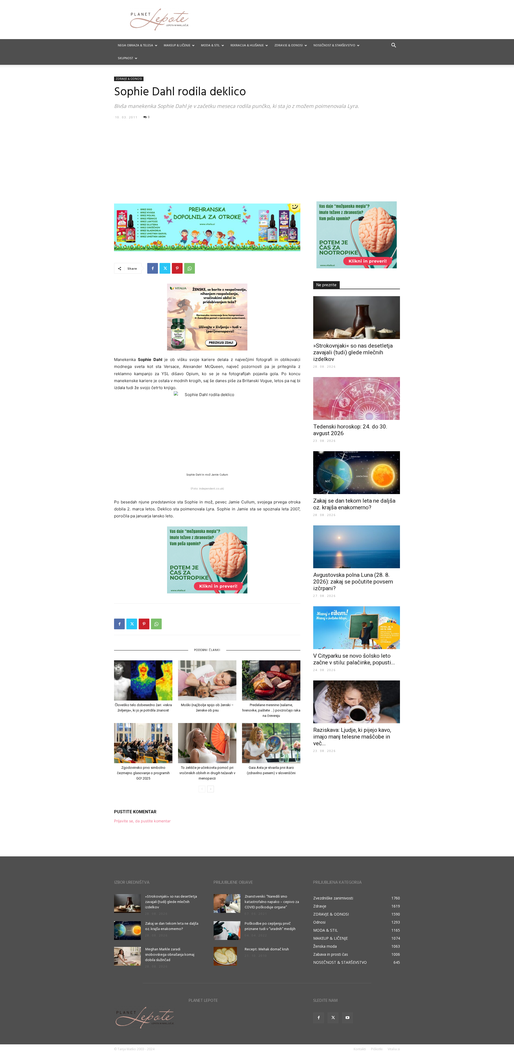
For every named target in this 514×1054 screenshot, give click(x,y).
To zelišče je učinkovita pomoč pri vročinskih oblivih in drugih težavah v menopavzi (207, 773)
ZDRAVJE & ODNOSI (288, 45)
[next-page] (210, 789)
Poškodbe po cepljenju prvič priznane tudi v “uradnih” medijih (270, 926)
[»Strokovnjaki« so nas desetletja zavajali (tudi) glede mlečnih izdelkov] (356, 317)
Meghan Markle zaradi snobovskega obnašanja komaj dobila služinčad (169, 954)
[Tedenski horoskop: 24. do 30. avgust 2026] (356, 398)
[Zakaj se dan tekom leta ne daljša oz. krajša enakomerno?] (356, 472)
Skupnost (125, 58)
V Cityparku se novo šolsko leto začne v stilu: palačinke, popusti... (354, 659)
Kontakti (360, 1049)
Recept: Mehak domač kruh (267, 949)
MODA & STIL (210, 45)
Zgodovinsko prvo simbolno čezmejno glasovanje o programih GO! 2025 (143, 773)
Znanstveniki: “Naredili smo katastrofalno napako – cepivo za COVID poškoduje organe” (272, 902)
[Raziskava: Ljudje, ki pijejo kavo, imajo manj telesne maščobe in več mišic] (356, 701)
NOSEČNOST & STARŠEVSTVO (334, 45)
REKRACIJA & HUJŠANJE (247, 45)
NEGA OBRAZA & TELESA (135, 45)
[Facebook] (152, 268)
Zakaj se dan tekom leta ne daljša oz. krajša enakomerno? (354, 504)
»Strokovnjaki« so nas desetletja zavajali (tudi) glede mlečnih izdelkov (353, 352)
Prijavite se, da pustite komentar (142, 821)
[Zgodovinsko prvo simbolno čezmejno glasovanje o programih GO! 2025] (143, 743)
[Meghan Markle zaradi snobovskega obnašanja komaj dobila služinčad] (127, 956)
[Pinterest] (177, 268)
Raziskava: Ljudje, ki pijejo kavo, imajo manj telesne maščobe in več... (352, 737)
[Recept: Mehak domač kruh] (225, 956)
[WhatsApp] (189, 268)
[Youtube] (347, 1017)
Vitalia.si (394, 1049)
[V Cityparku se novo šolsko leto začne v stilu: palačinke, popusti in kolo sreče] (356, 627)
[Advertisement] (257, 161)
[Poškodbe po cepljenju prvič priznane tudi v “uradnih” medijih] (227, 930)
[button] (393, 45)
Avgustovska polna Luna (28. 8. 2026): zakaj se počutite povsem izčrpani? (353, 582)
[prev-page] (202, 789)
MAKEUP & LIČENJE (177, 45)
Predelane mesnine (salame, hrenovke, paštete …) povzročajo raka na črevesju (271, 710)
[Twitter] (165, 268)
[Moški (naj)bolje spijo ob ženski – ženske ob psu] (207, 680)
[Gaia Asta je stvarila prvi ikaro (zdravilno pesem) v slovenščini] (271, 743)
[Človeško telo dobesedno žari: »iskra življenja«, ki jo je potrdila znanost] (143, 680)
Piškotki (377, 1049)
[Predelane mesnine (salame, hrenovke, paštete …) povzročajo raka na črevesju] (271, 680)
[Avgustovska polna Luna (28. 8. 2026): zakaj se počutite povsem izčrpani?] (356, 546)
